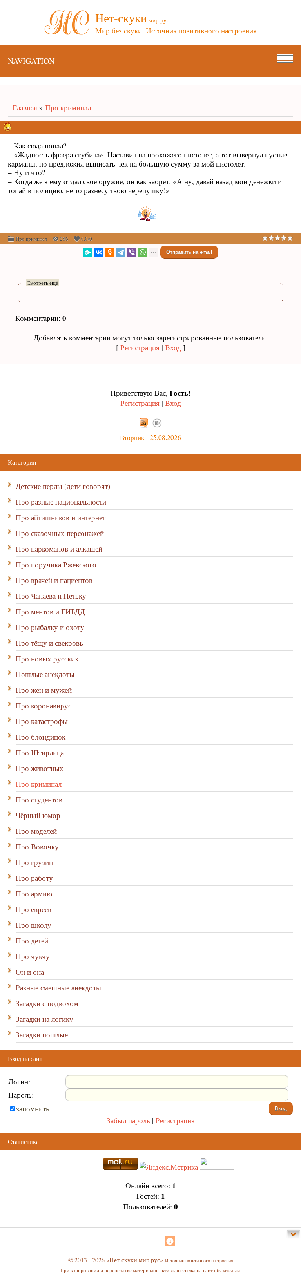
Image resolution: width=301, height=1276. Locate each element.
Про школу (33, 925)
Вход (173, 347)
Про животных (39, 768)
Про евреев (33, 909)
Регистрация (140, 347)
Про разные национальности (61, 502)
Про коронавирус (43, 705)
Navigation (31, 61)
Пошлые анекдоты (45, 674)
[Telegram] (120, 252)
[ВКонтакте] (98, 252)
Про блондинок (40, 737)
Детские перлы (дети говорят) (63, 486)
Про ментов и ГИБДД (50, 611)
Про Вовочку (37, 846)
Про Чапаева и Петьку (51, 596)
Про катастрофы (42, 721)
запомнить (32, 1108)
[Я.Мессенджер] (87, 252)
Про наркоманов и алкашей (59, 549)
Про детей (32, 940)
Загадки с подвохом (47, 1003)
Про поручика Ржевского (56, 564)
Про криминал (68, 107)
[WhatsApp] (142, 252)
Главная (22, 107)
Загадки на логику (44, 1019)
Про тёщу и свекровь (49, 643)
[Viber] (131, 252)
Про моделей (36, 831)
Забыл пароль (128, 1120)
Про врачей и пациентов (54, 580)
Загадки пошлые (42, 1034)
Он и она (30, 972)
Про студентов (39, 799)
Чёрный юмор (38, 815)
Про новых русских (47, 658)
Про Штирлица (40, 752)
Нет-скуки (132, 17)
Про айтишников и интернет (60, 517)
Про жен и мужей (44, 690)
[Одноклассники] (109, 252)
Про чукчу (33, 956)
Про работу (34, 878)
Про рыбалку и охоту (50, 627)
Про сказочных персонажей (60, 533)
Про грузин (34, 862)
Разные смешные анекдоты (58, 987)
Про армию (34, 893)
